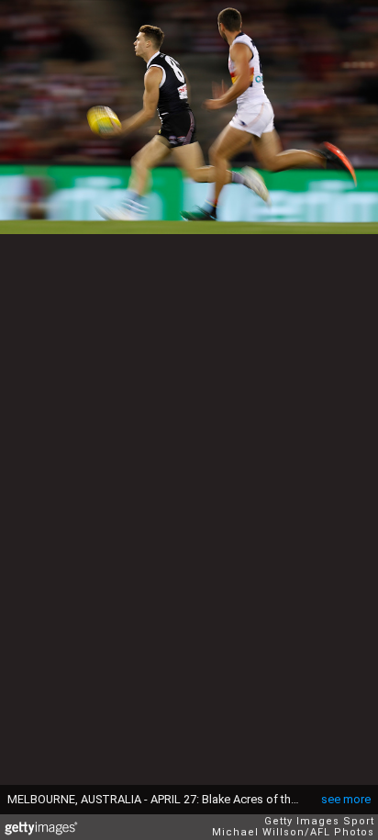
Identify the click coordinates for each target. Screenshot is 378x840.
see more (346, 799)
